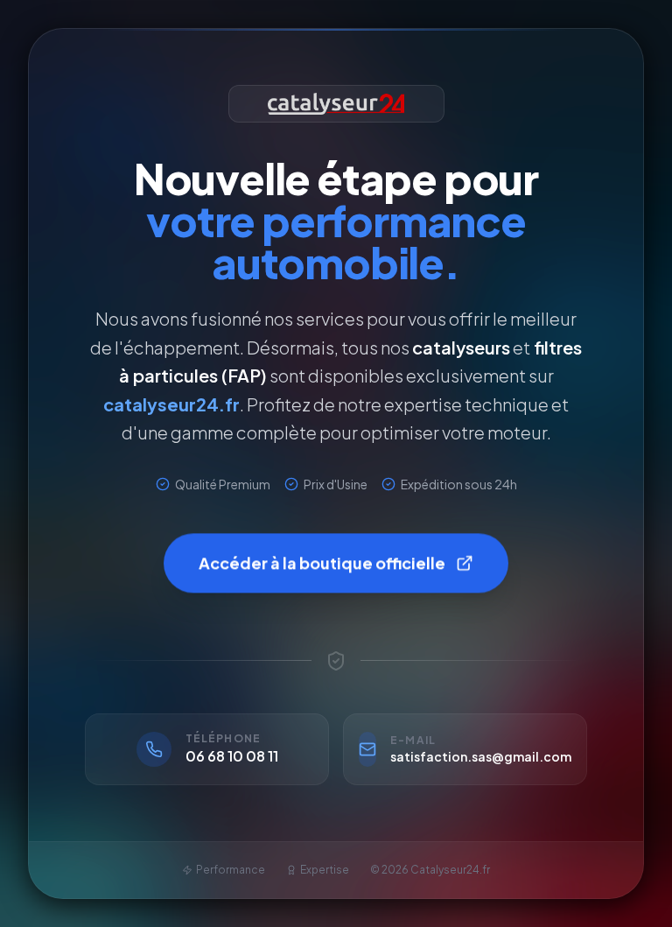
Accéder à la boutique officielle (322, 564)
